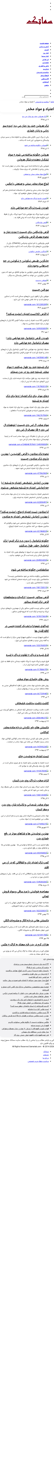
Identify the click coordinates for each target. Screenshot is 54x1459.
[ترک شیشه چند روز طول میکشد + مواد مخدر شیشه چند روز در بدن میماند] (36, 357)
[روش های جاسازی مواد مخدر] (37, 669)
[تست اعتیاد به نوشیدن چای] (37, 747)
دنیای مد (46, 69)
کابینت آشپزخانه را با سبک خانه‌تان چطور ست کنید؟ (29, 1006)
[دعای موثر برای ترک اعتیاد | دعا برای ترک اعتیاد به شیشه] (36, 386)
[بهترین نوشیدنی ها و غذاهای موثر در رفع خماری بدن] (37, 824)
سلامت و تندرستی (42, 72)
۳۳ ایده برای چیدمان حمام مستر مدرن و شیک (31, 964)
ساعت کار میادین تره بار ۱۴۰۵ (37, 967)
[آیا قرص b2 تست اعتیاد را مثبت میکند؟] (36, 304)
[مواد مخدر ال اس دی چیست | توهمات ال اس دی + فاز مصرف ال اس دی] (36, 415)
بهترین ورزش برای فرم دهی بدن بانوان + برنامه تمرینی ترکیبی (26, 993)
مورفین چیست (40, 290)
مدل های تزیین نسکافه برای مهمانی (35, 1032)
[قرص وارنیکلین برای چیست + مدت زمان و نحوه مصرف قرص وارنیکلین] (42, 222)
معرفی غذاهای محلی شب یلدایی (36, 996)
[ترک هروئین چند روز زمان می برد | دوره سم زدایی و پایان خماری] (35, 116)
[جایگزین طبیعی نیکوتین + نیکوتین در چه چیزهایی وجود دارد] (38, 251)
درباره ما (46, 1058)
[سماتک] (39, 26)
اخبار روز (46, 53)
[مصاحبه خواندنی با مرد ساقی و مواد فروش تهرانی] (36, 882)
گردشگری (46, 82)
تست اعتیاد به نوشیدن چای (33, 756)
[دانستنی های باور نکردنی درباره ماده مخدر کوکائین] (36, 718)
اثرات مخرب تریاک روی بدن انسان (30, 781)
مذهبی (46, 85)
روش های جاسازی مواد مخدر (33, 679)
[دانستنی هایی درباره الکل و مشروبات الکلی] (36, 911)
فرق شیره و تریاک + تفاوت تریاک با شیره (27, 655)
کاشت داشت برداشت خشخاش (32, 703)
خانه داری (45, 63)
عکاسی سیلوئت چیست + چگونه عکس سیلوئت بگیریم (28, 1022)
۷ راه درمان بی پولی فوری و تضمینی (35, 974)
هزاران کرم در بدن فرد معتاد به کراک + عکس (25, 945)
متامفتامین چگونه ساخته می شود (30, 570)
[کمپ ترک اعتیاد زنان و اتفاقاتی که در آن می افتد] (37, 853)
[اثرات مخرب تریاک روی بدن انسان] (36, 771)
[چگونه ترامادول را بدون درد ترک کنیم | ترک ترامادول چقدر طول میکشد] (37, 531)
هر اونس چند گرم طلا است (39, 977)
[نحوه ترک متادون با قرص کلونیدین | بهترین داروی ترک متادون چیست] (29, 444)
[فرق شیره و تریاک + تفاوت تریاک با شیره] (36, 645)
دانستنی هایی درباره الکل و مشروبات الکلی (26, 921)
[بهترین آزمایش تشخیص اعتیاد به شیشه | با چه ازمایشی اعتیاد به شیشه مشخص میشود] (37, 473)
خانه (52, 102)
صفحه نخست (44, 43)
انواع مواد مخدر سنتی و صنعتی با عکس (27, 184)
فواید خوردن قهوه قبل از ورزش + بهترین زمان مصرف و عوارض (25, 1028)
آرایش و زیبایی (44, 47)
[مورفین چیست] (42, 280)
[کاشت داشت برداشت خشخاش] (37, 694)
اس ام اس (45, 59)
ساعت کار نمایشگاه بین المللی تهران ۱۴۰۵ (33, 1003)
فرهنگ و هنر (44, 76)
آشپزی (46, 50)
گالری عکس (45, 79)
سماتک (46, 1051)
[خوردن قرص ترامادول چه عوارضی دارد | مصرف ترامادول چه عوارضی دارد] (36, 328)
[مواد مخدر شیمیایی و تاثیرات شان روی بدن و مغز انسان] (36, 795)
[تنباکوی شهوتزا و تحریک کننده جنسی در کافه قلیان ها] (36, 616)
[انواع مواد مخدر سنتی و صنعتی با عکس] (36, 174)
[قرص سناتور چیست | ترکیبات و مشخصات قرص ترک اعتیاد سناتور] (36, 587)
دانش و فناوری (44, 66)
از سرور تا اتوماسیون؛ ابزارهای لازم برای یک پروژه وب (29, 999)
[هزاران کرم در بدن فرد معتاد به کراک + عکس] (37, 935)
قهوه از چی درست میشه (40, 1025)
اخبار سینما (45, 56)
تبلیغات (46, 1055)
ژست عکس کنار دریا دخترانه (38, 1009)
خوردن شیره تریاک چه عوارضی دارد (30, 208)
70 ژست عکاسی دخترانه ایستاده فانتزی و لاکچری (30, 1012)
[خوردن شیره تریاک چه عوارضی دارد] (35, 198)
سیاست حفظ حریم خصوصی (38, 1061)
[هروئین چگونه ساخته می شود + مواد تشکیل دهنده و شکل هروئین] (36, 145)
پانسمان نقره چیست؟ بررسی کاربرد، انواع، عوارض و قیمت (27, 970)
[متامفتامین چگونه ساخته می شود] (36, 560)
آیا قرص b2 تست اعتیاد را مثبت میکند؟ (27, 314)
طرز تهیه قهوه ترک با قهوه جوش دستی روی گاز (31, 1035)
